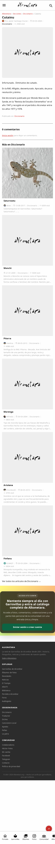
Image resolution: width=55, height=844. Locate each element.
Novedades (6, 676)
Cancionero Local (9, 723)
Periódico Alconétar (10, 694)
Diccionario (28, 13)
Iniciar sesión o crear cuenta (27, 627)
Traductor (6, 716)
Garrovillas (15, 839)
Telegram (6, 759)
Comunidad (44, 839)
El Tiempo (6, 683)
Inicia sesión (7, 135)
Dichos (5, 719)
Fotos (34, 839)
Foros (4, 697)
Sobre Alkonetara (9, 658)
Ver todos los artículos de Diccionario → (21, 581)
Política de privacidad (11, 766)
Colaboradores (8, 745)
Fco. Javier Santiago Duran (16, 21)
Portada (5, 839)
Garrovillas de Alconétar (12, 669)
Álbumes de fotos (9, 672)
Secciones (17, 13)
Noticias (5, 679)
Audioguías (6, 701)
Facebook (6, 755)
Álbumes (25, 839)
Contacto (5, 763)
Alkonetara (6, 13)
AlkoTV (5, 687)
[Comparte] (49, 829)
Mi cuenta (6, 752)
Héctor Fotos (7, 748)
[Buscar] (50, 5)
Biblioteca (6, 690)
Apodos (5, 726)
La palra (5, 734)
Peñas (4, 730)
